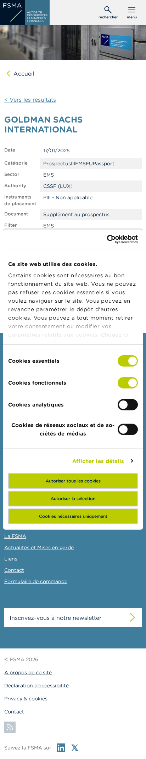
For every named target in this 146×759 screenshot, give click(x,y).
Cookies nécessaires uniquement (73, 516)
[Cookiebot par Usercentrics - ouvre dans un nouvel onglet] (107, 239)
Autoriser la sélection (73, 498)
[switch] (128, 383)
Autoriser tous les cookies (73, 481)
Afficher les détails (98, 460)
